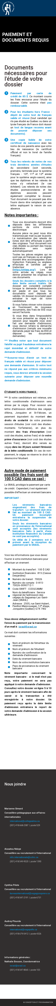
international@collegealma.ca (25, 821)
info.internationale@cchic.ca (24, 857)
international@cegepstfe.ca (23, 929)
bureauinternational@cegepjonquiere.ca (30, 893)
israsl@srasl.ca (18, 966)
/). (26, 269)
